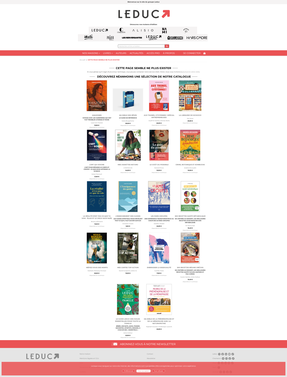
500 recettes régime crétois (190, 267)
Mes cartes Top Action (128, 267)
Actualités (136, 53)
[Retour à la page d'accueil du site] (143, 14)
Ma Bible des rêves (128, 115)
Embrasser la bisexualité (159, 267)
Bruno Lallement (97, 221)
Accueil (82, 60)
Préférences (128, 371)
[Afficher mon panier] (204, 53)
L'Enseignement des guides (127, 216)
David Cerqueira (124, 271)
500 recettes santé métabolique (190, 216)
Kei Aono (190, 118)
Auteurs (121, 53)
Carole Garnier (185, 277)
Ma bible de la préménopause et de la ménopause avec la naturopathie (159, 321)
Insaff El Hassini (154, 120)
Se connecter (192, 53)
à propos (169, 53)
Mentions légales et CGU (89, 358)
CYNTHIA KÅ (128, 168)
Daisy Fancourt (97, 174)
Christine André (127, 223)
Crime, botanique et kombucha (190, 165)
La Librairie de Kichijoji (190, 115)
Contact (150, 354)
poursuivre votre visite (191, 72)
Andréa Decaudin (190, 168)
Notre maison (85, 354)
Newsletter (151, 358)
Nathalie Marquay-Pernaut (97, 271)
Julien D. (134, 271)
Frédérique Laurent (165, 326)
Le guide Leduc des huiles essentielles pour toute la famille (128, 321)
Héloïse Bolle (165, 120)
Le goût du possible (159, 165)
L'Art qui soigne (96, 165)
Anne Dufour (195, 277)
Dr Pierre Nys (190, 225)
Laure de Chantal (97, 123)
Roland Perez (159, 168)
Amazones (97, 115)
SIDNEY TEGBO (159, 223)
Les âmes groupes (159, 216)
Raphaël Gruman (152, 326)
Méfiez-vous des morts (97, 267)
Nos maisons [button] (90, 53)
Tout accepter (143, 371)
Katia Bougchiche (128, 121)
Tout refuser (158, 371)
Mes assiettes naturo (128, 165)
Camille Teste (159, 271)
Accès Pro (153, 53)
